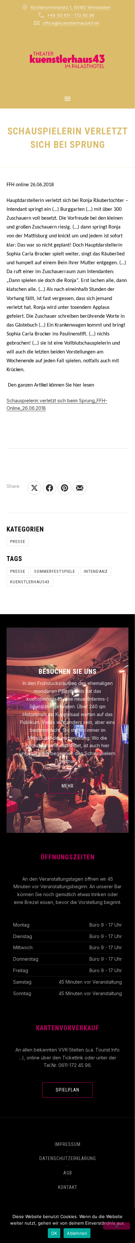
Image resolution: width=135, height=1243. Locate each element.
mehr (68, 786)
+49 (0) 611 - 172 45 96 (70, 15)
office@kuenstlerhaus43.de (71, 23)
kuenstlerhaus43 (29, 581)
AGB (67, 1172)
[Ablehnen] (116, 1226)
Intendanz (96, 571)
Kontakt (67, 1187)
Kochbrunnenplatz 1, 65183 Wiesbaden (71, 7)
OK (54, 1233)
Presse (17, 541)
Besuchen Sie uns (68, 671)
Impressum (68, 1144)
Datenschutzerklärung (67, 1158)
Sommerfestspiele (54, 571)
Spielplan (67, 1090)
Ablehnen (77, 1233)
